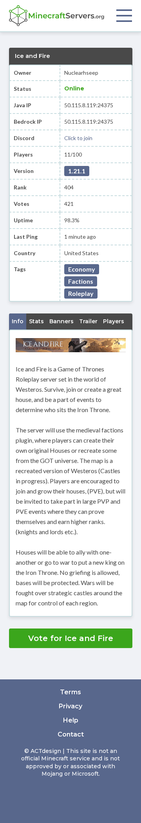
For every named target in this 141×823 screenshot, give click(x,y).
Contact (71, 734)
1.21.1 (76, 171)
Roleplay (81, 293)
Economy (81, 269)
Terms (70, 692)
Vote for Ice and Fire (70, 638)
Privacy (70, 706)
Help (70, 720)
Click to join (78, 138)
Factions (80, 281)
